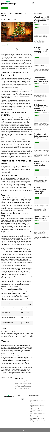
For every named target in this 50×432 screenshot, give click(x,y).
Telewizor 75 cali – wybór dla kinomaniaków (41, 163)
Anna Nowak (37, 24)
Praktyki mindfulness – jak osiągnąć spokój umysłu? (41, 50)
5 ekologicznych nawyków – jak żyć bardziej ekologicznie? (41, 108)
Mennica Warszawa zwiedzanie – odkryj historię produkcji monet (37, 414)
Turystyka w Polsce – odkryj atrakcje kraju (37, 419)
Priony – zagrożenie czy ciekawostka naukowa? (40, 190)
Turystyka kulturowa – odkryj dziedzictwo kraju (37, 403)
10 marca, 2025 (44, 24)
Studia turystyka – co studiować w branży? (36, 411)
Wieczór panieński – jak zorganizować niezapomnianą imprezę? (41, 20)
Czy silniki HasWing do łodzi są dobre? (16, 8)
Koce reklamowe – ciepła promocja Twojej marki (38, 401)
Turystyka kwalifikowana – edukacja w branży (37, 406)
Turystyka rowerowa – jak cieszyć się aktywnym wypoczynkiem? (37, 408)
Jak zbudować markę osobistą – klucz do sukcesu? (41, 79)
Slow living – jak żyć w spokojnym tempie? (41, 136)
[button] (33, 3)
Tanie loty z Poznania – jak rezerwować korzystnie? (37, 421)
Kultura (37, 27)
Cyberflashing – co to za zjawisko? (41, 217)
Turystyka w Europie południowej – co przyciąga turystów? (37, 416)
